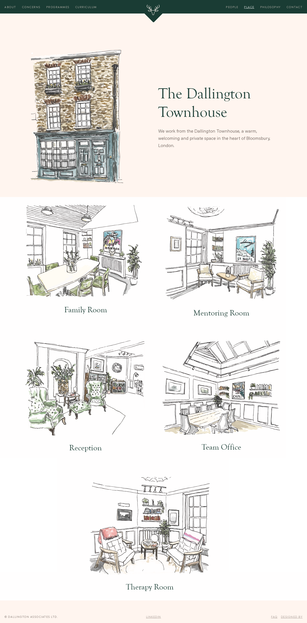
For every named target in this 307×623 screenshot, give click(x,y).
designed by (292, 616)
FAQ (274, 616)
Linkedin (153, 616)
